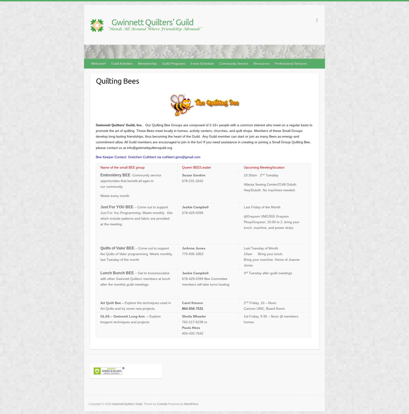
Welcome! (98, 63)
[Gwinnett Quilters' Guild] (145, 26)
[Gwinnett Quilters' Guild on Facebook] (317, 20)
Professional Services (291, 63)
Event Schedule (202, 63)
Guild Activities (122, 63)
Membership (147, 63)
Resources (261, 63)
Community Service (233, 63)
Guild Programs (173, 63)
